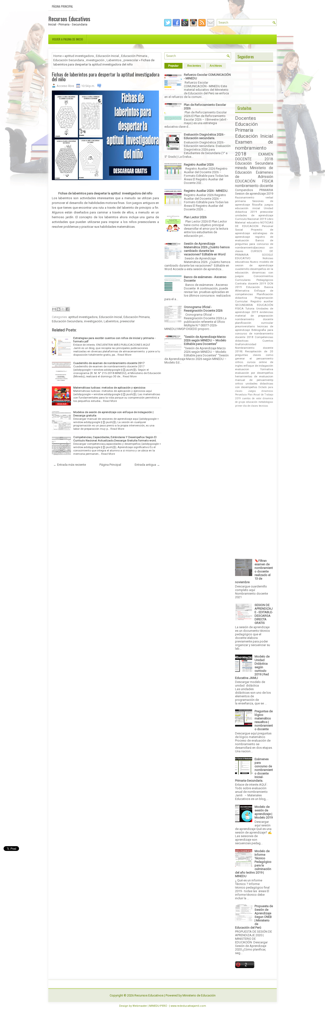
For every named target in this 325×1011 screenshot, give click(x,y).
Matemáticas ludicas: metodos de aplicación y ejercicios (109, 387)
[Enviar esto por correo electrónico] (54, 309)
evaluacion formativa (254, 369)
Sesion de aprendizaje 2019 (254, 193)
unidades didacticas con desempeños (254, 385)
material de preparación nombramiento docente (254, 317)
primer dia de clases (246, 405)
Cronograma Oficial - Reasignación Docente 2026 (203, 308)
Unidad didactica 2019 (254, 210)
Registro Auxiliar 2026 (199, 164)
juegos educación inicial (254, 206)
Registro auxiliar (262, 301)
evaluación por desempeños (254, 372)
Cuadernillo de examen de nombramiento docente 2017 (109, 363)
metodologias (265, 402)
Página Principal (62, 6)
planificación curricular (254, 322)
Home (57, 56)
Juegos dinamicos (260, 391)
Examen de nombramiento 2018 (254, 148)
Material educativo (247, 222)
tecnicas (263, 405)
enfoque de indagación (258, 365)
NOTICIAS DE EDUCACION (254, 224)
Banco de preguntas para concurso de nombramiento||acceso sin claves (254, 246)
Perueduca (241, 394)
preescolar (130, 60)
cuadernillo (242, 269)
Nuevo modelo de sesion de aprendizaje (254, 263)
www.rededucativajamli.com (188, 1005)
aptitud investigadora (79, 56)
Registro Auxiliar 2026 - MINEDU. (206, 190)
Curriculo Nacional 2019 (250, 219)
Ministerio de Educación (199, 995)
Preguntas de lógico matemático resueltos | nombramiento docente (264, 720)
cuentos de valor (251, 398)
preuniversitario (245, 326)
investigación (95, 60)
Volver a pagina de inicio (67, 39)
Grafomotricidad (245, 344)
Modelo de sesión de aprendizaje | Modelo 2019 (264, 812)
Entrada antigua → (147, 464)
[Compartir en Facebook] (67, 309)
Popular (173, 65)
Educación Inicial (107, 56)
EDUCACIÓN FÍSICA (254, 181)
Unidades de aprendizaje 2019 (254, 310)
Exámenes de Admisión (254, 174)
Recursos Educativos (69, 18)
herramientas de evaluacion (254, 376)
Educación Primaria (134, 56)
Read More (124, 354)
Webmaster (140, 1005)
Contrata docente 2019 (250, 283)
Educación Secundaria (68, 60)
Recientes (194, 65)
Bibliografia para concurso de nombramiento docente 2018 (254, 333)
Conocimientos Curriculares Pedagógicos (254, 277)
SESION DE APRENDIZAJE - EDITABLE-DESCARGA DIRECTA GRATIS (264, 614)
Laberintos (114, 60)
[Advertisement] (105, 267)
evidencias (266, 312)
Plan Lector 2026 (195, 217)
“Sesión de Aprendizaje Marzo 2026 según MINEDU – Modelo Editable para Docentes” (205, 340)
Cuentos (267, 340)
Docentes (245, 118)
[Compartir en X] (63, 309)
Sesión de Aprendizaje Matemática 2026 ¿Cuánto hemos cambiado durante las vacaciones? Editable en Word (207, 249)
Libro (270, 219)
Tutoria (249, 308)
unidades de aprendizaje (254, 215)
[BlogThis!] (58, 309)
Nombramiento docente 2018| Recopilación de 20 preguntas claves (254, 351)
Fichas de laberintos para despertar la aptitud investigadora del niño (105, 76)
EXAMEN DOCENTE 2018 (254, 156)
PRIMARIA (266, 190)
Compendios (244, 190)
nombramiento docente (254, 186)
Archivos (216, 65)
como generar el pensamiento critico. (254, 358)
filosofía (257, 204)
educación (251, 402)
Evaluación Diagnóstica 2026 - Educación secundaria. (204, 136)
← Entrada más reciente (69, 464)
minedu (241, 168)
